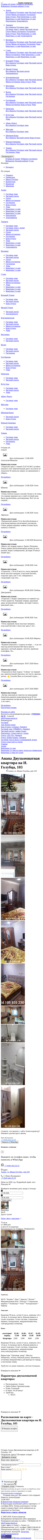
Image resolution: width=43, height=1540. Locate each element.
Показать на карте (10, 1429)
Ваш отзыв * (6, 1467)
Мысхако (4, 405)
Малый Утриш (7, 308)
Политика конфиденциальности (15, 1533)
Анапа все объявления (32, 750)
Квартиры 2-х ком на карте (12, 750)
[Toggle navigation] (2, 2)
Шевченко (10, 186)
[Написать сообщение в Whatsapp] (4, 1176)
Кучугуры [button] (10, 115)
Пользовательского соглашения (11, 1493)
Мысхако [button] (9, 129)
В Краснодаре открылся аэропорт (14, 1502)
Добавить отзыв (9, 1457)
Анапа (3, 190)
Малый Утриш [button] (12, 69)
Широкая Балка (7, 413)
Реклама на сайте (8, 712)
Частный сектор (35, 12)
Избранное (5, 6)
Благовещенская (7, 318)
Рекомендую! (9, 1482)
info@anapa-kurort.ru (9, 718)
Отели (8, 15)
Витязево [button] (9, 40)
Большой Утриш (7, 295)
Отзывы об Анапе (8, 4)
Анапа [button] (8, 10)
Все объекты (11, 12)
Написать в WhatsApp (10, 1142)
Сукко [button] (8, 50)
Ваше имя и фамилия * (10, 1460)
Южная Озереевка (8, 423)
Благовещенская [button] (12, 77)
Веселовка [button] (10, 86)
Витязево (4, 251)
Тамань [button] (9, 148)
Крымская (10, 184)
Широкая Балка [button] (12, 136)
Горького (9, 175)
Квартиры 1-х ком (28, 17)
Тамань (4, 433)
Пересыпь (5, 374)
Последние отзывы (8, 708)
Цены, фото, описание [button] (10, 1218)
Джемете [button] (9, 25)
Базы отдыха (11, 17)
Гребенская (10, 177)
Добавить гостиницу (24, 4)
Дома (18, 17)
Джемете (4, 222)
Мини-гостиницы (18, 15)
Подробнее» (6, 477)
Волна (3, 345)
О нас (27, 6)
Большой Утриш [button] (12, 61)
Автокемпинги (12, 73)
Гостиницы (31, 15)
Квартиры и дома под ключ (12, 753)
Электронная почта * (9, 1465)
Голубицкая (6, 357)
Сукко (3, 274)
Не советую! (9, 1484)
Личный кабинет (17, 6)
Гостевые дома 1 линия (15, 29)
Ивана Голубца (12, 179)
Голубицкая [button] (10, 100)
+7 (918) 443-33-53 (8, 1140)
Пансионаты (11, 21)
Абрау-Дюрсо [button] (11, 123)
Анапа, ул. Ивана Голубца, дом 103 (22, 771)
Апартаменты (22, 21)
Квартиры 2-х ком (13, 19)
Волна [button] (8, 92)
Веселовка (5, 335)
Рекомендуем (7, 156)
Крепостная (10, 182)
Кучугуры (5, 384)
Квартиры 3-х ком (28, 19)
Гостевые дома (22, 12)
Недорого (10, 167)
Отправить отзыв (8, 1486)
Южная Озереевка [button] (13, 142)
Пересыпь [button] (10, 109)
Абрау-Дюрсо (6, 396)
